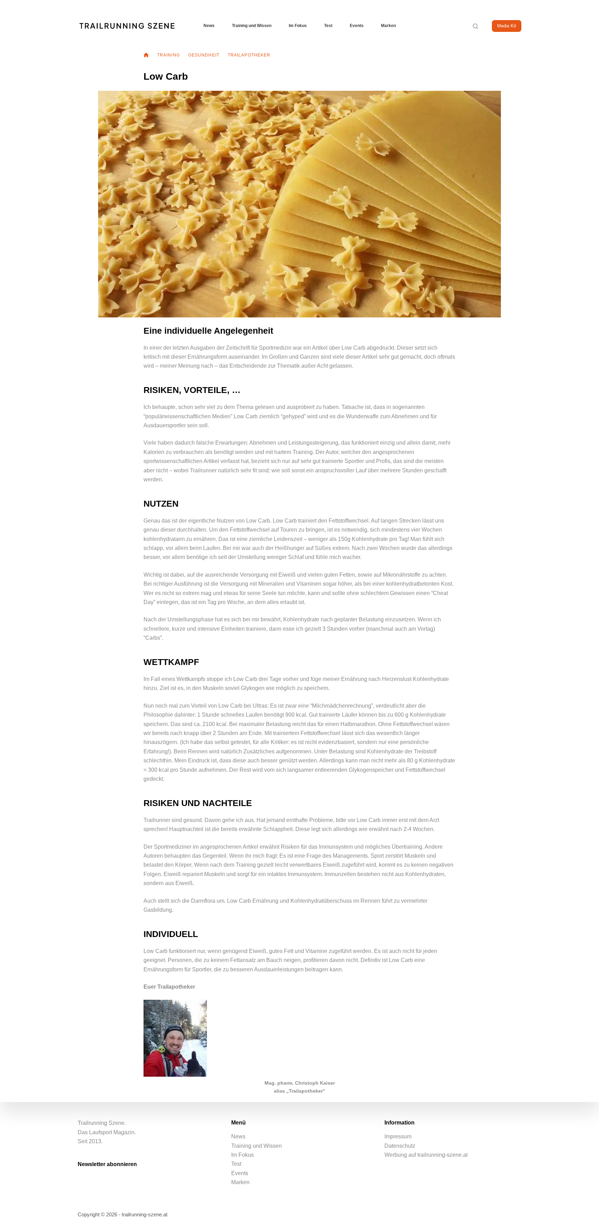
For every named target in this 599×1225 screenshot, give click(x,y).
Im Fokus (298, 25)
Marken (388, 25)
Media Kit (506, 25)
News (209, 25)
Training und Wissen (251, 25)
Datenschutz (399, 1146)
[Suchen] (475, 26)
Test (328, 25)
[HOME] (146, 55)
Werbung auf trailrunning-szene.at (426, 1155)
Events (357, 25)
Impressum (397, 1136)
